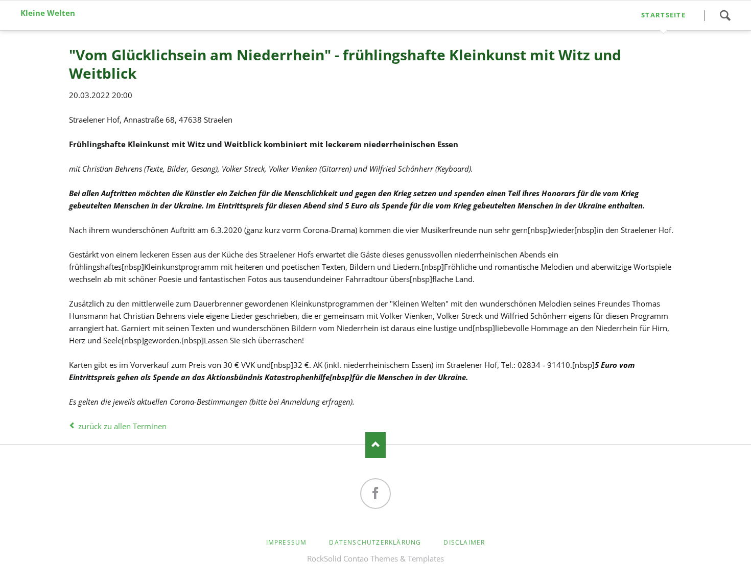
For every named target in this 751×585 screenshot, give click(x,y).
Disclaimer (464, 542)
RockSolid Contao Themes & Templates (375, 558)
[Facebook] (375, 493)
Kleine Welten (47, 13)
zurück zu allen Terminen (122, 426)
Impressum (286, 542)
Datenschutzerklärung (375, 542)
